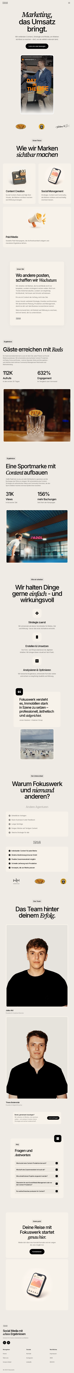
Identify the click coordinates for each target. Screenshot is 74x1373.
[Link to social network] (4, 1342)
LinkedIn (28, 1362)
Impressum (53, 1353)
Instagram (29, 1358)
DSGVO (52, 1362)
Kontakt (28, 1353)
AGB (51, 1358)
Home (5, 1353)
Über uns (5, 1358)
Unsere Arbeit (7, 1362)
